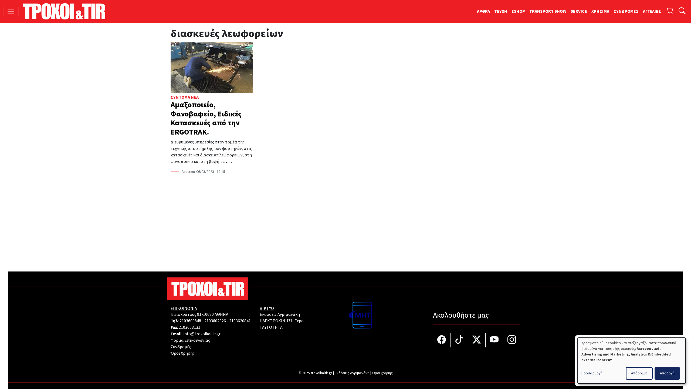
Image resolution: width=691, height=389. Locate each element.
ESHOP (518, 11)
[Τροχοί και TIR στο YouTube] (494, 340)
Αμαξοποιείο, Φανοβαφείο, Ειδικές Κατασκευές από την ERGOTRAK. (206, 118)
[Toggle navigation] (11, 11)
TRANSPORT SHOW (547, 11)
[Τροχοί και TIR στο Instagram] (511, 340)
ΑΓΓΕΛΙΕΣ (652, 11)
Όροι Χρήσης (183, 353)
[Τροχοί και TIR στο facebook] (441, 340)
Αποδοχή (667, 373)
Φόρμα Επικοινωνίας (190, 340)
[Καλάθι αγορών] (670, 11)
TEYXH (500, 11)
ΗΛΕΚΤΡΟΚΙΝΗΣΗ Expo (282, 321)
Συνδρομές (181, 347)
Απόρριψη (639, 373)
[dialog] (632, 361)
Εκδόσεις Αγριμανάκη (280, 314)
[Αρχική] (66, 11)
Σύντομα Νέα (185, 97)
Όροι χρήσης (382, 373)
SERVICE (579, 11)
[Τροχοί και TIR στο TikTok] (459, 340)
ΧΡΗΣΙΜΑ (600, 11)
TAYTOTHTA (271, 327)
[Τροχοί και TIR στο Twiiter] (477, 340)
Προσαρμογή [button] (591, 373)
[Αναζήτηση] (682, 11)
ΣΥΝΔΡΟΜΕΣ (626, 11)
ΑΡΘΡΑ (483, 11)
